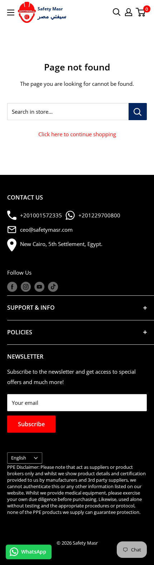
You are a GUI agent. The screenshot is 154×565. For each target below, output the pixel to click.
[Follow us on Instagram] (26, 287)
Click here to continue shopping (77, 134)
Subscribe (31, 424)
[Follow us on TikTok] (53, 287)
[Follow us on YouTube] (39, 287)
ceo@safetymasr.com (46, 229)
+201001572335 (41, 215)
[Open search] (117, 12)
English (18, 458)
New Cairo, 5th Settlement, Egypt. (61, 243)
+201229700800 (99, 215)
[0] (140, 12)
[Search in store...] (138, 111)
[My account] (128, 12)
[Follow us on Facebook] (12, 287)
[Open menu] (10, 12)
